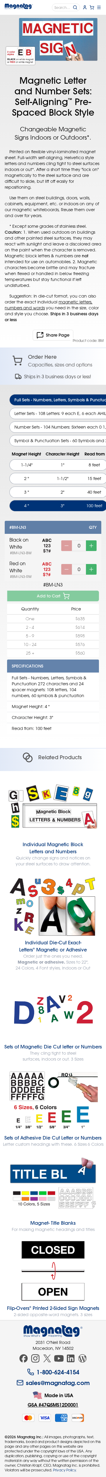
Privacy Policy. (65, 1470)
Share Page (57, 335)
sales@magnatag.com (58, 1382)
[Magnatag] (53, 1331)
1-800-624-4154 (58, 1372)
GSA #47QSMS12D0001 (53, 1405)
